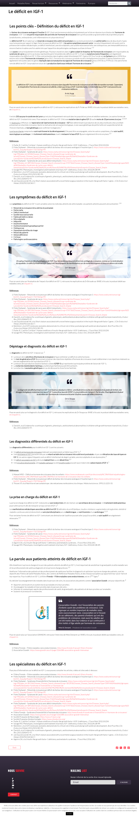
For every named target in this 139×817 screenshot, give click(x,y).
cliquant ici (16, 109)
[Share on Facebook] (117, 748)
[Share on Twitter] (121, 748)
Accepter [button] (69, 813)
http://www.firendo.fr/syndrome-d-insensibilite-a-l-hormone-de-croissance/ (97, 712)
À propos (91, 3)
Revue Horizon (38, 3)
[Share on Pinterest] (129, 748)
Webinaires (67, 3)
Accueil (12, 3)
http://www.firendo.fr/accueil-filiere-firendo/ (74, 648)
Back (14, 747)
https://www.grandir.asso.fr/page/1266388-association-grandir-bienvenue (59, 650)
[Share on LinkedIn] (125, 748)
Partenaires (81, 3)
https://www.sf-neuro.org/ (50, 717)
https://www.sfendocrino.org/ (53, 719)
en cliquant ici (14, 414)
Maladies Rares (23, 3)
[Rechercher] (129, 3)
